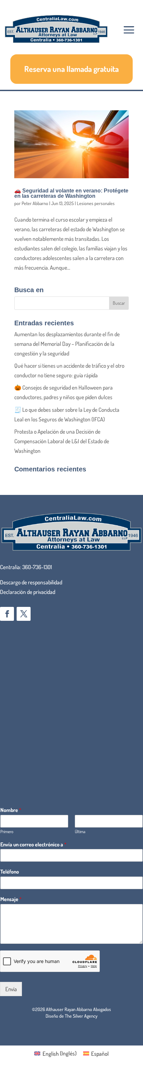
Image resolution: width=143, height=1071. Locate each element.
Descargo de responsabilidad (31, 582)
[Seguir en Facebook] (7, 614)
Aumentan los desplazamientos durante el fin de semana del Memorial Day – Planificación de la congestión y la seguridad (67, 344)
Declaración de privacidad (27, 591)
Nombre (10, 810)
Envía (11, 989)
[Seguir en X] (24, 614)
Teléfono (9, 871)
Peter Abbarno (35, 203)
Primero (6, 831)
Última (80, 831)
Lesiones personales (96, 203)
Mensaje (11, 899)
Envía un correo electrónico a (33, 844)
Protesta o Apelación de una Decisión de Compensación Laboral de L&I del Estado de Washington (61, 441)
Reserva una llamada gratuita (71, 69)
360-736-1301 (37, 566)
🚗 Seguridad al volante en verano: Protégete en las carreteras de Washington (71, 193)
